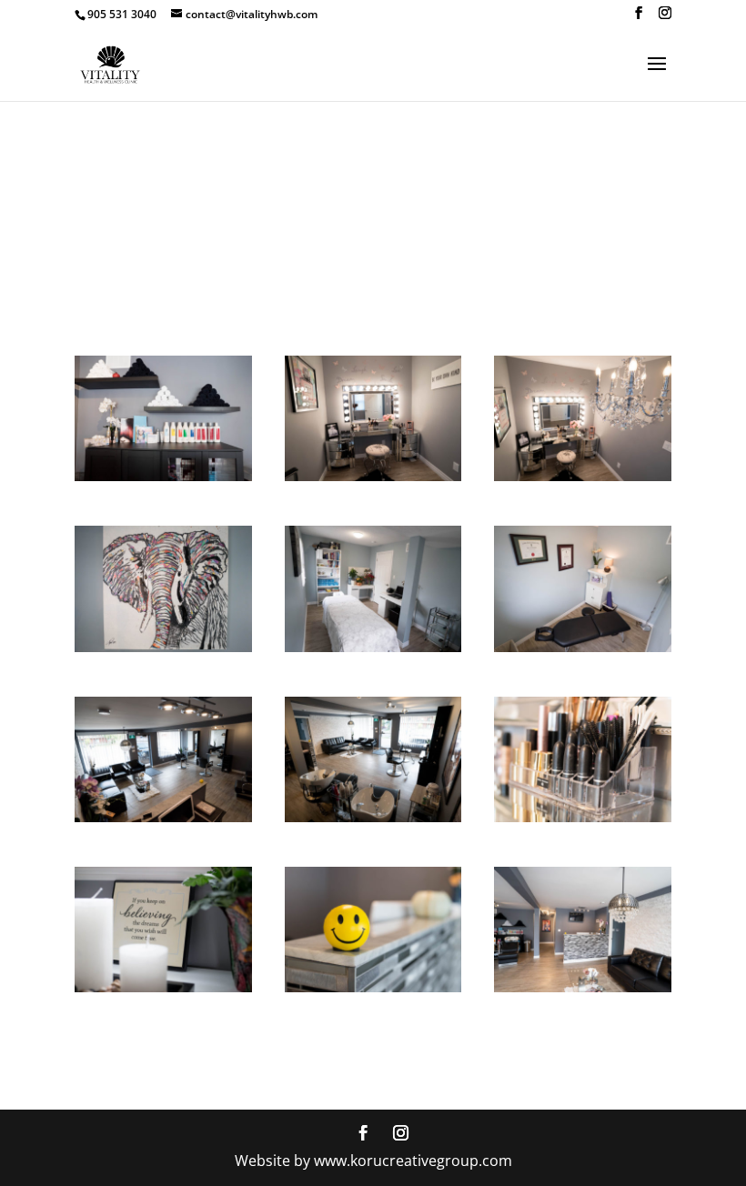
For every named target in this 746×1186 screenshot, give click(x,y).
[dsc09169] (163, 817)
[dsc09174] (163, 647)
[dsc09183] (163, 476)
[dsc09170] (582, 987)
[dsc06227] (582, 817)
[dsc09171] (582, 647)
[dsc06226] (163, 987)
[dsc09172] (373, 647)
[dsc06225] (373, 987)
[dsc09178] (373, 476)
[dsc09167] (373, 817)
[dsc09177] (582, 476)
